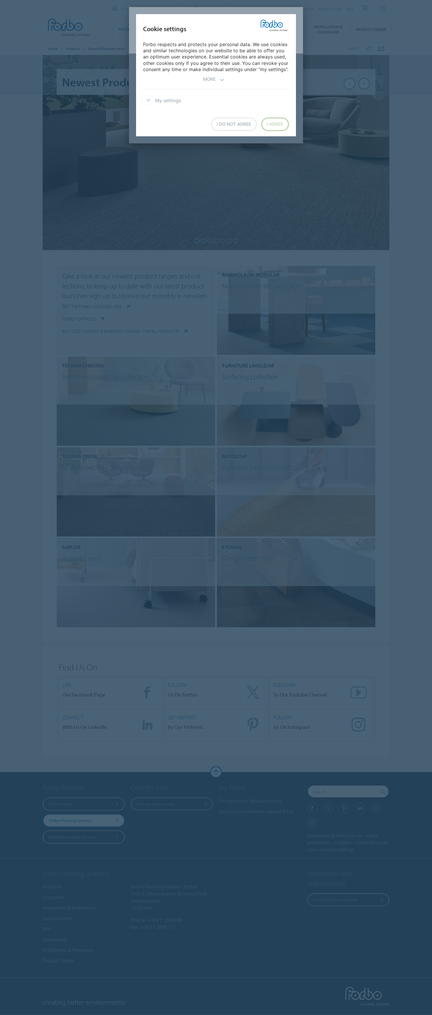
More (209, 79)
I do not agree (234, 124)
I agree (275, 124)
